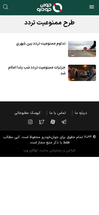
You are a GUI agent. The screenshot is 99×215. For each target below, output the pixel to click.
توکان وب (30, 150)
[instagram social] (33, 121)
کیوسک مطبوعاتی (27, 113)
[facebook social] (55, 121)
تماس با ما (58, 113)
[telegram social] (66, 121)
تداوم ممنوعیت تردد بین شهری (40, 44)
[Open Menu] (92, 8)
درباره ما (81, 113)
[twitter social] (44, 121)
